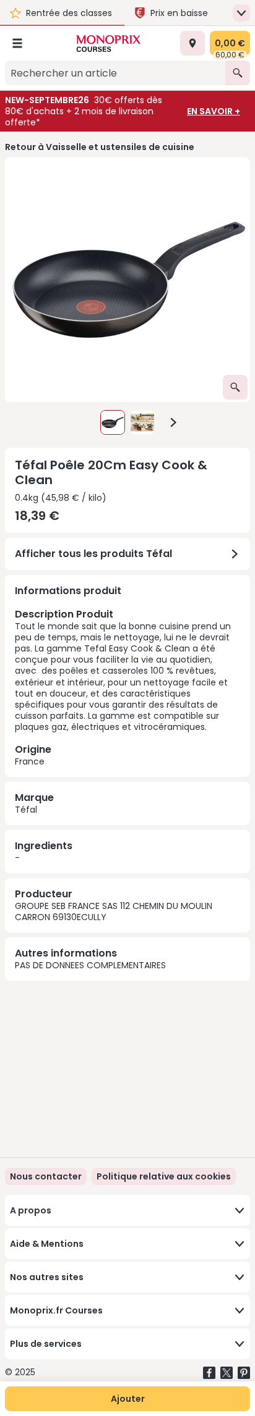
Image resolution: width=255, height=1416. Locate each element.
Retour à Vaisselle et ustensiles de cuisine (99, 147)
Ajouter (128, 1399)
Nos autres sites (47, 1277)
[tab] (127, 279)
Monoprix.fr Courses (56, 1310)
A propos (30, 1210)
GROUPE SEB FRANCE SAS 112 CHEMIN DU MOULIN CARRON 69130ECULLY (113, 911)
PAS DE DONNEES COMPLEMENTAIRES (90, 965)
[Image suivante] (173, 422)
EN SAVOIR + (213, 111)
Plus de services (46, 1344)
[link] (164, 1176)
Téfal (26, 809)
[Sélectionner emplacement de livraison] (192, 43)
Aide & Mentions (47, 1244)
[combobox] (115, 72)
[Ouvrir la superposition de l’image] (235, 387)
